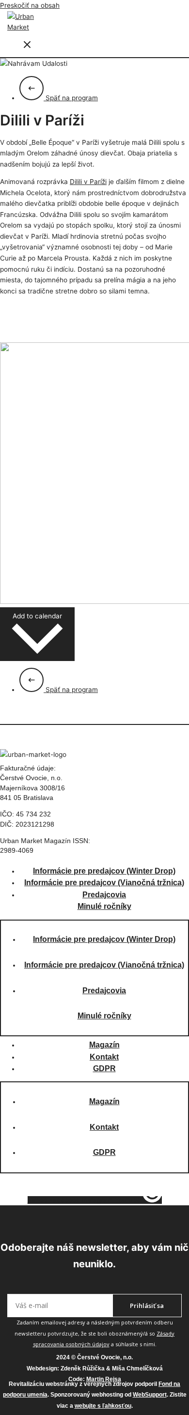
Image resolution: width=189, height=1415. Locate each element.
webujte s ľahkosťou (103, 1405)
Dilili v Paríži (88, 181)
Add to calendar (37, 616)
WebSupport (150, 1394)
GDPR (104, 1068)
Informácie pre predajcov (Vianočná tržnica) (104, 882)
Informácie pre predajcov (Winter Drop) (104, 871)
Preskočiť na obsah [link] (30, 5)
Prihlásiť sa (147, 1305)
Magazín (104, 1045)
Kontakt (104, 1057)
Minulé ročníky (104, 906)
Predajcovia (104, 895)
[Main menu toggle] (27, 45)
